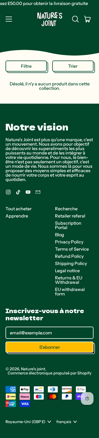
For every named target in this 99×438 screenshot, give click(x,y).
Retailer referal (70, 216)
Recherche (66, 208)
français (63, 421)
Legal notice (67, 270)
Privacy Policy (69, 242)
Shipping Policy (71, 263)
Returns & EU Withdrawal (68, 280)
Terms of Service (72, 249)
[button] (75, 19)
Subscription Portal (68, 225)
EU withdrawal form (70, 292)
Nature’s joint (33, 368)
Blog (59, 234)
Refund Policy (69, 256)
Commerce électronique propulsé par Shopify (50, 373)
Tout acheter (19, 208)
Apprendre (17, 216)
